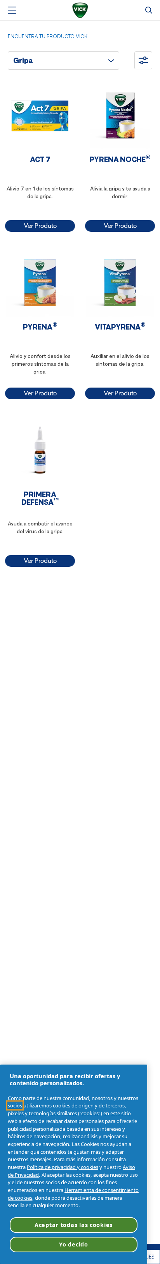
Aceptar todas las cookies (74, 1225)
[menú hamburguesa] (12, 10)
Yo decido (73, 1244)
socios (15, 1105)
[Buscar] (148, 10)
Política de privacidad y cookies (62, 1167)
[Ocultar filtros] (143, 60)
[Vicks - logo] (80, 10)
